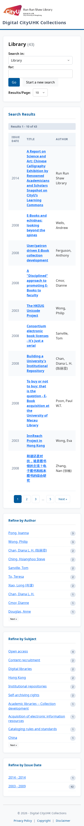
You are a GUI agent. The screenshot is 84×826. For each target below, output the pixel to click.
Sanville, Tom (18, 568)
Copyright (44, 821)
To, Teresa (16, 576)
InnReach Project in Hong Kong (36, 441)
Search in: (16, 53)
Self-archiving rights (23, 695)
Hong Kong (17, 677)
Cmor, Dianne (18, 603)
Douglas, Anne (19, 611)
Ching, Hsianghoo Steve (26, 559)
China (12, 737)
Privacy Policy (23, 821)
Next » (63, 499)
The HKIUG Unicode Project (35, 311)
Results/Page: (19, 92)
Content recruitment (24, 660)
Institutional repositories (27, 686)
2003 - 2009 (17, 786)
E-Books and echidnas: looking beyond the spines (37, 225)
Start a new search (40, 82)
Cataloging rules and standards (32, 729)
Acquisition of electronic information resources (36, 718)
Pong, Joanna (18, 533)
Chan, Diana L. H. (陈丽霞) (27, 550)
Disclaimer (63, 821)
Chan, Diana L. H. (21, 594)
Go (14, 82)
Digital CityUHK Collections (34, 22)
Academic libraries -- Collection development (32, 705)
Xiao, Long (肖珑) (21, 585)
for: (11, 67)
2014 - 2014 (17, 777)
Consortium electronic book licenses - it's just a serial (38, 336)
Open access (18, 651)
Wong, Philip (18, 541)
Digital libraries (20, 669)
